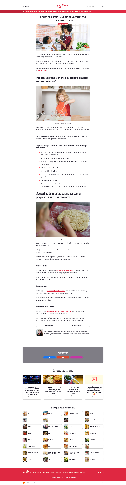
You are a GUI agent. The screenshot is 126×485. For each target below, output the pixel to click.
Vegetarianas (72, 459)
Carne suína (93, 420)
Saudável (86, 11)
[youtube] (63, 357)
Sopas (59, 11)
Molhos (50, 446)
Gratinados (93, 433)
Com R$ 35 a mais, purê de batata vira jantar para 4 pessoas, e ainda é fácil (53, 390)
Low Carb (92, 439)
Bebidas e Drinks (73, 413)
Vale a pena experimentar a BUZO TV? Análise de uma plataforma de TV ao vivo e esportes (31, 390)
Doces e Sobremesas (95, 426)
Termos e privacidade (56, 472)
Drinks (29, 433)
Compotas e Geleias (53, 426)
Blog (34, 472)
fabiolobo (101, 482)
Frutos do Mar (73, 433)
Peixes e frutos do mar (46, 11)
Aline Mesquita (48, 330)
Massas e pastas (65, 11)
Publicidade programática (57, 477)
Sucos (49, 459)
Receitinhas (42, 70)
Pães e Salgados (73, 446)
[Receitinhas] (63, 6)
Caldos (50, 420)
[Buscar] (102, 6)
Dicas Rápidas (65, 24)
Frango (50, 433)
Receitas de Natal (94, 453)
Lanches (81, 11)
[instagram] (76, 357)
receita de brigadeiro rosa (56, 291)
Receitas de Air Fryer (33, 453)
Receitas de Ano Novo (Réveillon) (74, 452)
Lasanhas (71, 439)
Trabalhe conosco (68, 472)
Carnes (35, 11)
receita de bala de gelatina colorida (59, 311)
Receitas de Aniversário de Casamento (54, 452)
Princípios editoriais (80, 472)
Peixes (91, 446)
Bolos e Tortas (31, 420)
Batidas (50, 413)
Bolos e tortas (29, 11)
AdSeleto (73, 477)
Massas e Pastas (32, 446)
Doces (76, 11)
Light (90, 11)
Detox (70, 426)
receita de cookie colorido (65, 270)
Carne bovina (72, 420)
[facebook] (49, 357)
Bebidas (72, 11)
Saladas (55, 11)
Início (59, 24)
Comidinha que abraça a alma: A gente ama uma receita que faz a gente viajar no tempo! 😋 (94, 390)
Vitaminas (92, 459)
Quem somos (46, 472)
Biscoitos (92, 413)
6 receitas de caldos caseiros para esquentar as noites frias (73, 390)
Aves (39, 11)
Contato (39, 472)
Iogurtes (30, 439)
